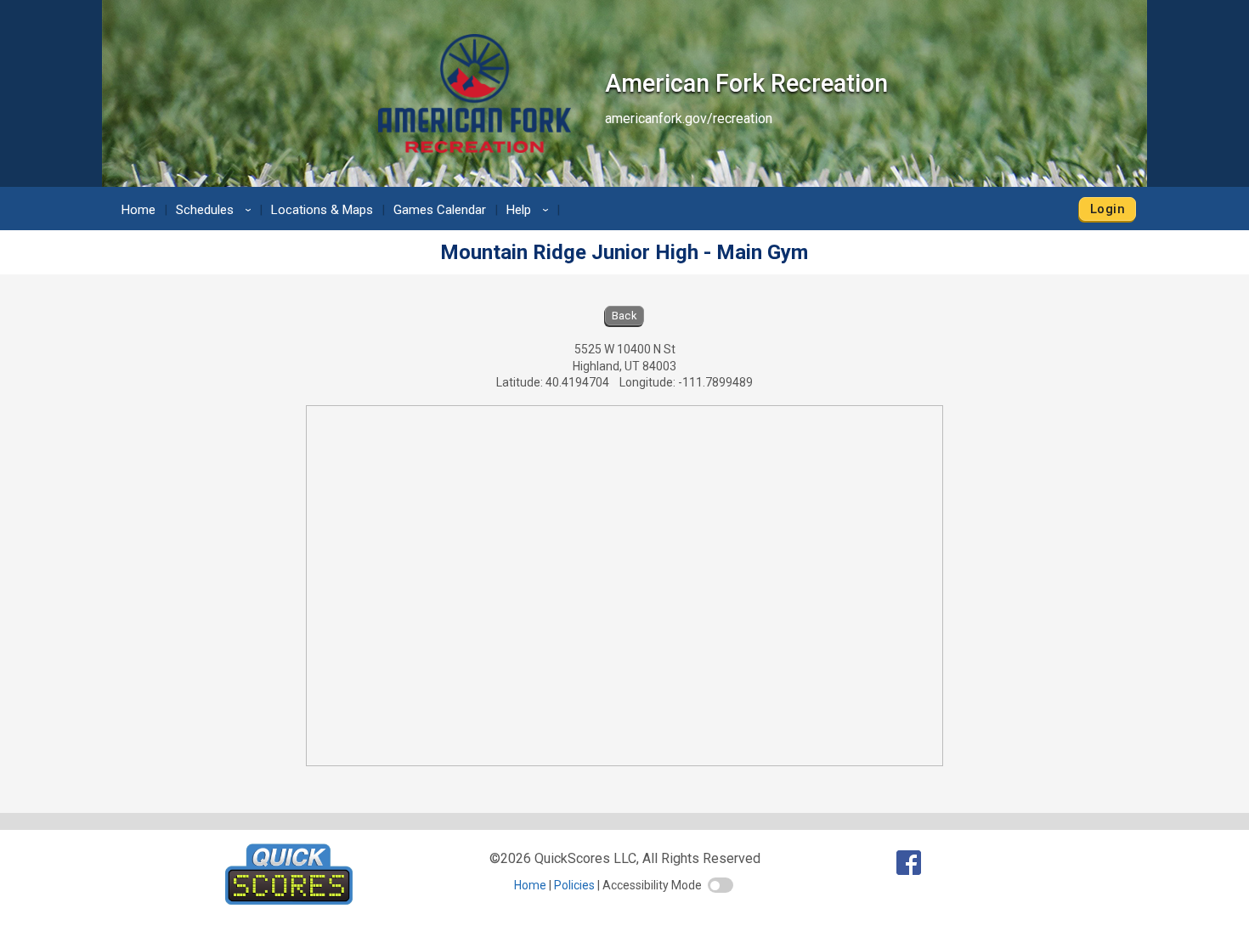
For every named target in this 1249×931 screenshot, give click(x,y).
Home (138, 209)
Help (530, 209)
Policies (574, 885)
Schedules (216, 209)
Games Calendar (439, 209)
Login (1107, 209)
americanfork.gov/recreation (688, 118)
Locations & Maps (322, 209)
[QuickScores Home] (289, 900)
